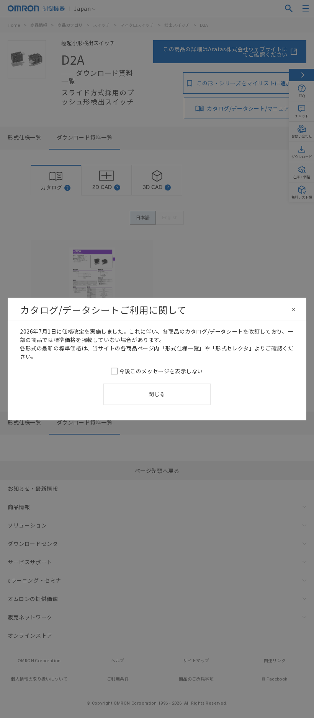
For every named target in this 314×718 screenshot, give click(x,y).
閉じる (157, 394)
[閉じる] (293, 309)
